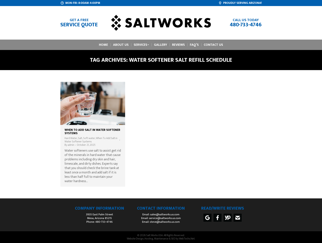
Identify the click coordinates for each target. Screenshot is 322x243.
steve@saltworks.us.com (165, 222)
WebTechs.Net (187, 238)
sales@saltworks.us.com (164, 214)
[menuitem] (103, 44)
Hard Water (71, 138)
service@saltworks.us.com (165, 218)
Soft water (89, 138)
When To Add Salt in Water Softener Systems (92, 131)
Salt (80, 138)
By (69, 145)
